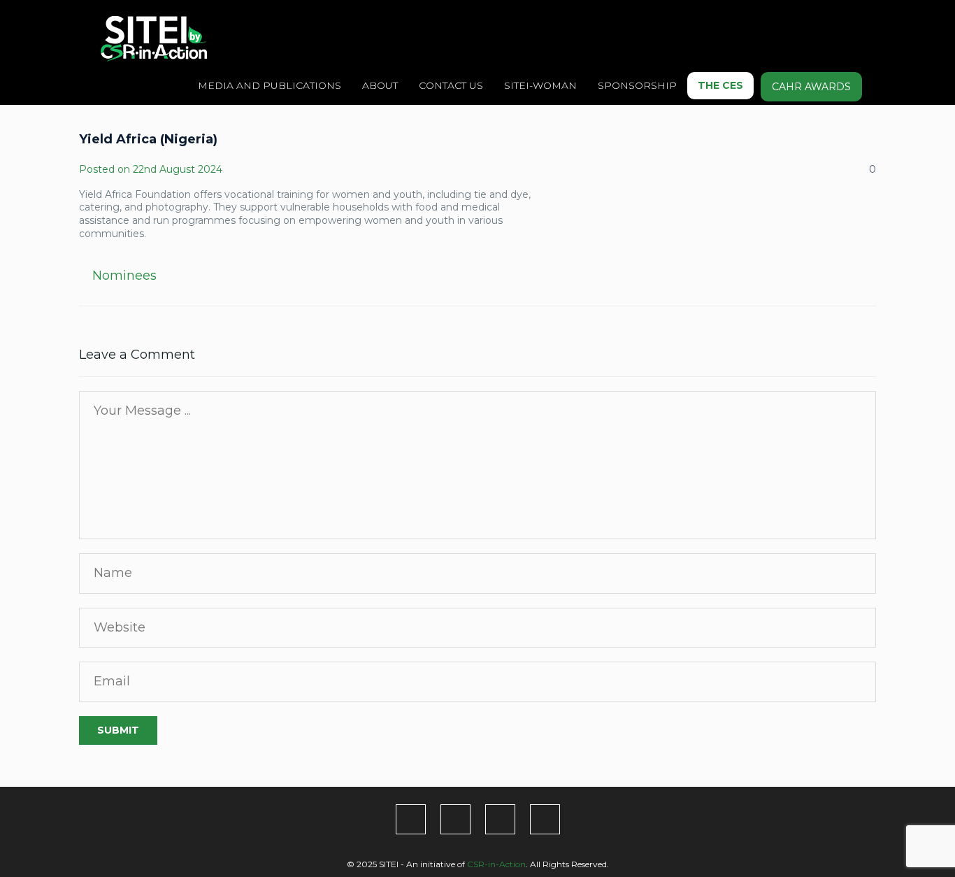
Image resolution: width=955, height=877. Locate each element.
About (380, 85)
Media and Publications (269, 85)
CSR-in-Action (496, 864)
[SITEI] (153, 39)
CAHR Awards (811, 86)
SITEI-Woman (540, 85)
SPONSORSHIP (637, 85)
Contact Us (451, 85)
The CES (720, 85)
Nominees (124, 275)
